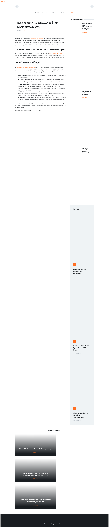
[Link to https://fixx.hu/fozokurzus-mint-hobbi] (74, 341)
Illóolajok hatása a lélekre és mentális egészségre (35, 449)
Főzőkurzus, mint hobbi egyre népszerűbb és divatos (81, 348)
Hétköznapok (84, 32)
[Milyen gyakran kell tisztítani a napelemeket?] (75, 143)
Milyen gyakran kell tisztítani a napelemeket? (86, 93)
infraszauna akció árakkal (55, 53)
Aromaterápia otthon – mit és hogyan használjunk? (80, 271)
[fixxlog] (56, 4)
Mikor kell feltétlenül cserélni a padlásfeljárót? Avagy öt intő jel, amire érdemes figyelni (87, 26)
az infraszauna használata (37, 38)
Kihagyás (3, 1)
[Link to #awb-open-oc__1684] (92, 6)
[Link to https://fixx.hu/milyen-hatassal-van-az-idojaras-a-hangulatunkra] (74, 408)
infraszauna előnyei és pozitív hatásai (26, 67)
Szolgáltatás (25, 30)
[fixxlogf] (55, 517)
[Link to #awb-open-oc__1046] (17, 6)
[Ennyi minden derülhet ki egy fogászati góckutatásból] (75, 200)
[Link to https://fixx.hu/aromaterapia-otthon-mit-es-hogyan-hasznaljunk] (74, 264)
